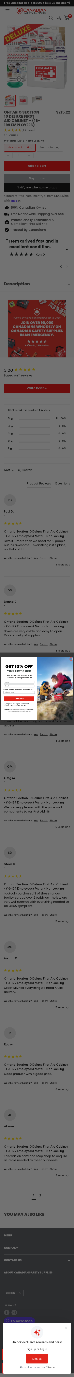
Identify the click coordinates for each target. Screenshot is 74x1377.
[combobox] (18, 692)
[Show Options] (33, 692)
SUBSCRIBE (19, 698)
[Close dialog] (70, 659)
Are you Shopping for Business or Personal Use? (18, 689)
